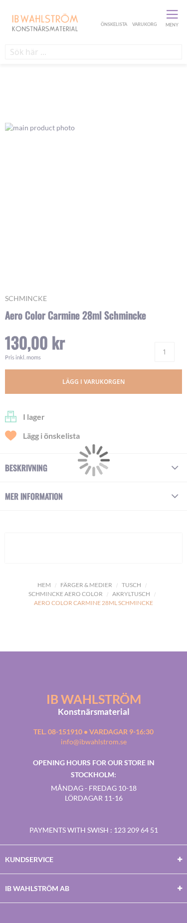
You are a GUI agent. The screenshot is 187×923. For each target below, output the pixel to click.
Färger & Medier (86, 585)
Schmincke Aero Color (65, 594)
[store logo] (51, 22)
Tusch (131, 585)
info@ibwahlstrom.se (94, 741)
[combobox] (93, 51)
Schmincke (26, 298)
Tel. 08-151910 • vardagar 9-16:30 (93, 731)
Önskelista (112, 13)
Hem (44, 585)
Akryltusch (131, 594)
